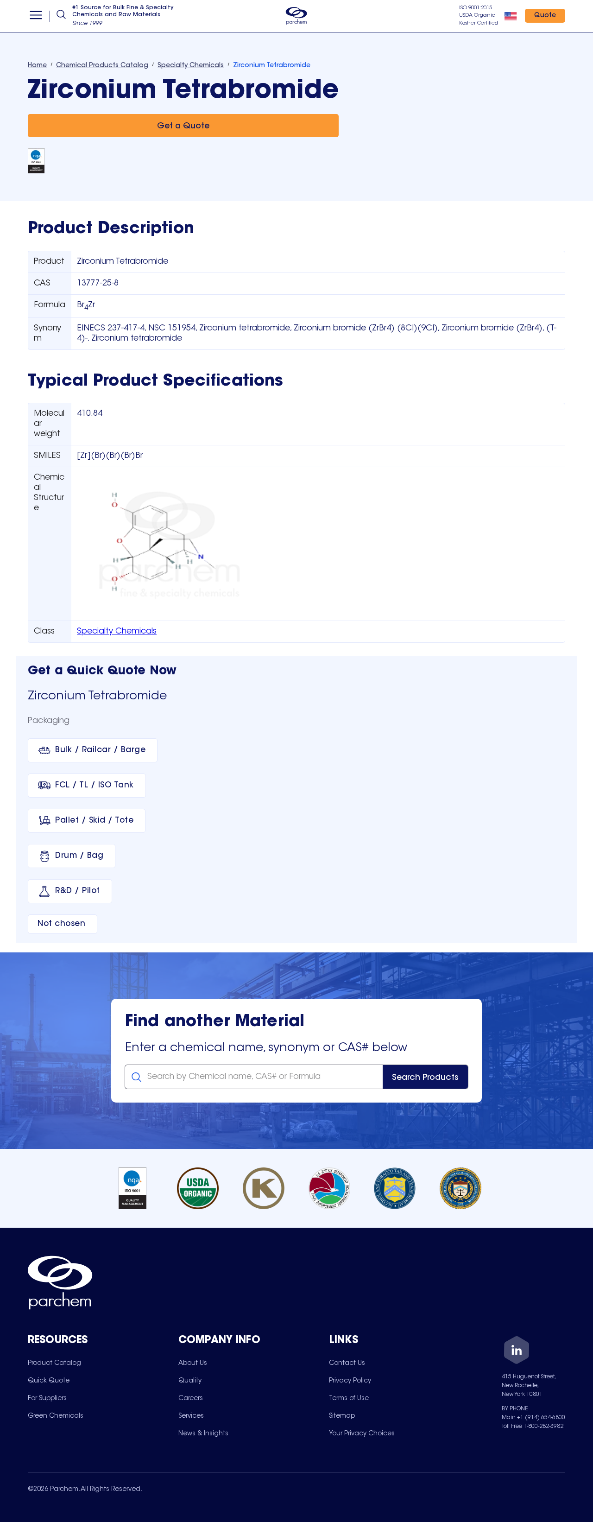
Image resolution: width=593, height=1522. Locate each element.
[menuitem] (54, 1363)
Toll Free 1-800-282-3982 (532, 1426)
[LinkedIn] (516, 1351)
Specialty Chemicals (117, 632)
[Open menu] (36, 16)
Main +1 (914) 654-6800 (533, 1418)
